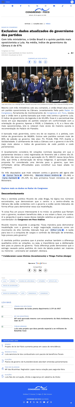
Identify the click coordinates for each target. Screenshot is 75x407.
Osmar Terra (13, 175)
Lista (22, 293)
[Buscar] (72, 1)
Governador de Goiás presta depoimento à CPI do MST (37, 309)
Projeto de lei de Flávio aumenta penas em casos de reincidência (32, 347)
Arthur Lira (56, 230)
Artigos (39, 394)
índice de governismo (10, 285)
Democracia (32, 293)
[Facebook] (20, 6)
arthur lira (53, 281)
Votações (42, 281)
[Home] (37, 10)
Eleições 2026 (38, 23)
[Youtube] (54, 6)
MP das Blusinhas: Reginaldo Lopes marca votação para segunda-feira (35, 369)
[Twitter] (29, 6)
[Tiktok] (62, 6)
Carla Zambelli (9, 178)
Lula (4, 281)
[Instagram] (45, 6)
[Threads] (71, 6)
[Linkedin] (37, 6)
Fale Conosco (48, 394)
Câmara (12, 281)
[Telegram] (12, 6)
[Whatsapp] (4, 6)
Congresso (44, 293)
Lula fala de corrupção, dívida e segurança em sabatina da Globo (32, 377)
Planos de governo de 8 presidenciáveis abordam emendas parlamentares (36, 362)
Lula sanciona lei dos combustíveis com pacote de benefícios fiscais (34, 354)
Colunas (32, 394)
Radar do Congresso (10, 293)
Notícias (27, 23)
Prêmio (48, 23)
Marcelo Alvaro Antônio (47, 175)
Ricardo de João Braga (26, 281)
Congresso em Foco (56, 113)
